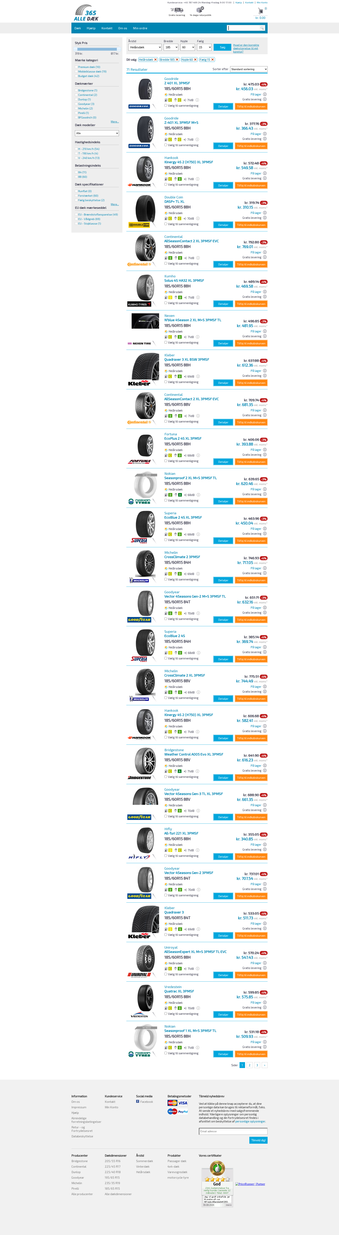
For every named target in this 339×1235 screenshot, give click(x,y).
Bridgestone (79, 1161)
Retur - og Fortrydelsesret (82, 1128)
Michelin (76, 1183)
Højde (184, 41)
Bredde (168, 41)
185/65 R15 (112, 1188)
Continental (78, 1166)
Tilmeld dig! (258, 1140)
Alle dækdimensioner (118, 1194)
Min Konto (262, 2)
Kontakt (249, 2)
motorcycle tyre (178, 1177)
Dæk (77, 28)
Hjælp (238, 2)
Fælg (200, 41)
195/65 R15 (112, 1177)
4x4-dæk (173, 1166)
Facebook (146, 1101)
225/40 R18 (113, 1172)
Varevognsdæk (177, 1172)
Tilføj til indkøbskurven (251, 106)
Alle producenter (82, 1194)
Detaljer (223, 106)
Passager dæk (177, 1161)
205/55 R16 (112, 1161)
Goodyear (77, 1177)
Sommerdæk (144, 1161)
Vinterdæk (142, 1166)
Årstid (132, 41)
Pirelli (75, 1188)
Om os (122, 28)
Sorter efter (221, 69)
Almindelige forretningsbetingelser (86, 1119)
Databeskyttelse (82, 1136)
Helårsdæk (146, 59)
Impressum (78, 1107)
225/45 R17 (112, 1166)
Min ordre (140, 28)
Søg (222, 47)
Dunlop (76, 1172)
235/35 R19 (112, 1183)
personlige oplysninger (250, 1121)
